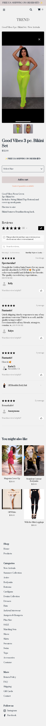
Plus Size (8, 620)
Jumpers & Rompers (13, 615)
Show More (7, 278)
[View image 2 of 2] (28, 128)
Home (6, 549)
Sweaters (8, 643)
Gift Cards (8, 691)
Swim (6, 648)
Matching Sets (10, 629)
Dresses (7, 601)
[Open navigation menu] (4, 10)
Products (8, 553)
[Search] (31, 10)
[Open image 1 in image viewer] (23, 77)
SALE (6, 625)
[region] (23, 3)
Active (6, 577)
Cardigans (8, 592)
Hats (6, 606)
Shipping (8, 686)
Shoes (6, 634)
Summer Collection (13, 573)
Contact (7, 696)
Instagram (12, 710)
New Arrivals (34, 27)
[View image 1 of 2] (17, 128)
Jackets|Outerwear (12, 610)
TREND (23, 20)
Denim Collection (12, 596)
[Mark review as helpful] (41, 290)
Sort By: (28, 253)
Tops (6, 653)
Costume (8, 662)
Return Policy (10, 677)
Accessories (9, 657)
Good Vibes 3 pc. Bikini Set (14, 27)
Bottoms (7, 587)
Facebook (11, 715)
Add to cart (23, 179)
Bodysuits (8, 582)
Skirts (6, 639)
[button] (26, 228)
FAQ (6, 682)
